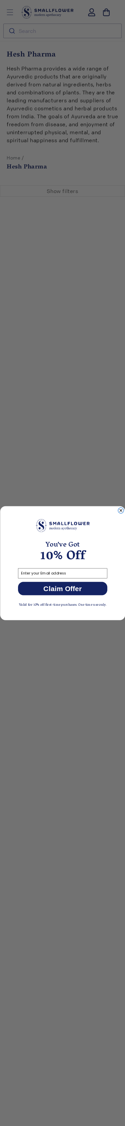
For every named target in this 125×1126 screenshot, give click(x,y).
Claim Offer (62, 588)
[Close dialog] (121, 510)
